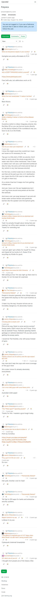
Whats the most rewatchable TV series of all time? (17, 96)
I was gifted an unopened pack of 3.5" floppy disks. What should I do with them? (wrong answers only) (17, 536)
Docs (3, 588)
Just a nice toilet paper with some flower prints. (16, 387)
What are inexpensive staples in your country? (16, 51)
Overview (5, 36)
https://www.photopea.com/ (11, 77)
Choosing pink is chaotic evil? (11, 321)
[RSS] (22, 41)
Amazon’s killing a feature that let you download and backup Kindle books (17, 217)
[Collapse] (3, 46)
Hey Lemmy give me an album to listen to (14, 429)
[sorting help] (20, 41)
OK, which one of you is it (9, 558)
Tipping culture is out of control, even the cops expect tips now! (18, 357)
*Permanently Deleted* (9, 293)
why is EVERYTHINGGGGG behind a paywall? (15, 72)
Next (4, 571)
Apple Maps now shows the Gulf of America (15, 270)
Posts (23, 36)
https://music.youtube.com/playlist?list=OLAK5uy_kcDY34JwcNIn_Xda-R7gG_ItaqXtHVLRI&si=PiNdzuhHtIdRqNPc (16, 440)
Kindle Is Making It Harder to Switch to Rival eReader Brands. (18, 118)
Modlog (4, 581)
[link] (34, 51)
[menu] (35, 1)
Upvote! (4, 2)
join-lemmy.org (6, 596)
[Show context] (31, 51)
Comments (15, 36)
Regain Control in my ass (9, 517)
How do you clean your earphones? (12, 146)
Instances (4, 584)
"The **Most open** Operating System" (14, 409)
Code (3, 592)
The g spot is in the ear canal (10, 458)
